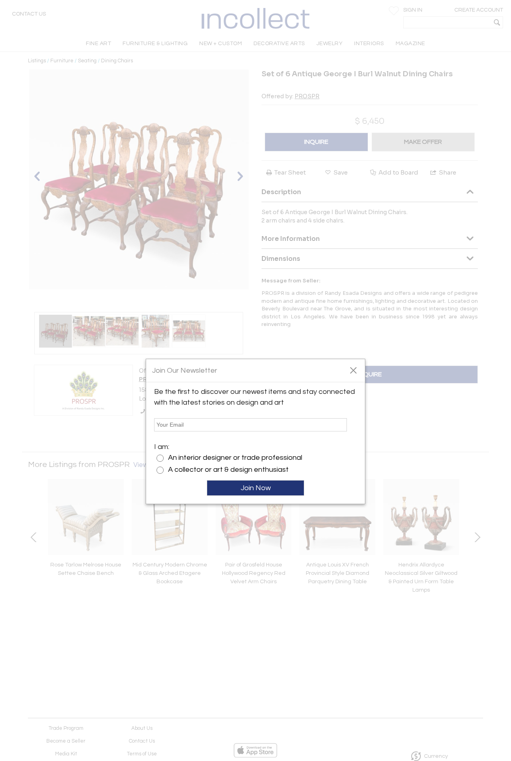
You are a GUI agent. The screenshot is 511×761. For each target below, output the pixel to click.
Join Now (256, 488)
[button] (353, 370)
